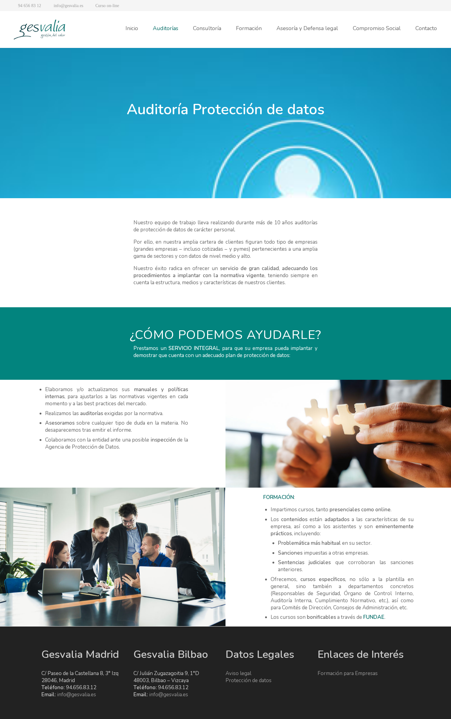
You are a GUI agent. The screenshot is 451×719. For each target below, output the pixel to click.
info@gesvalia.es (76, 694)
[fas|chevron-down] (225, 141)
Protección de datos (249, 680)
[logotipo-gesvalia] (40, 29)
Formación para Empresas (348, 673)
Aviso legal (238, 673)
